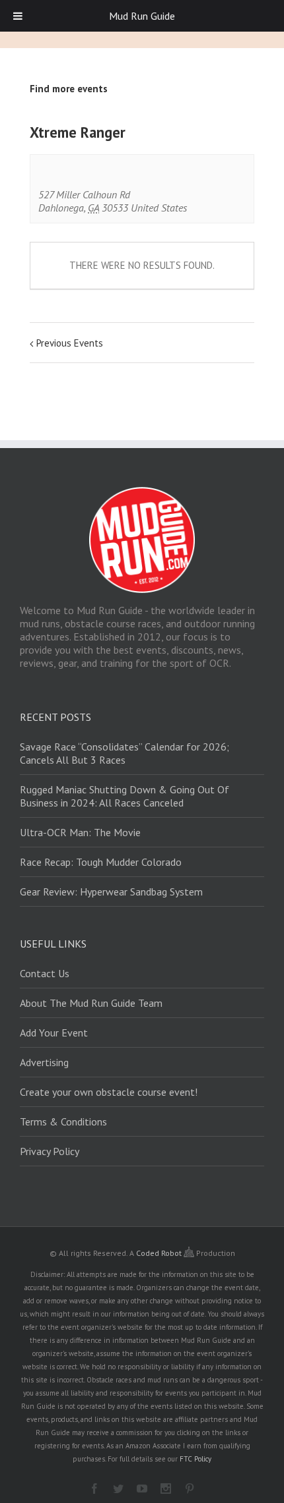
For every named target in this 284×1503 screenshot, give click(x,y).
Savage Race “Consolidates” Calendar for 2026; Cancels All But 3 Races (124, 753)
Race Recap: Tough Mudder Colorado (101, 861)
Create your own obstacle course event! (108, 1091)
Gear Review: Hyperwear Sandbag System (111, 891)
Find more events (69, 88)
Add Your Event (54, 1032)
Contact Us (44, 973)
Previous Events (69, 343)
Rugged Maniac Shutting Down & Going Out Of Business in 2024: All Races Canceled (124, 796)
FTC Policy (195, 1458)
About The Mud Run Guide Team (91, 1002)
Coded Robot (160, 1253)
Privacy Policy (49, 1151)
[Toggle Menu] (18, 16)
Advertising (44, 1062)
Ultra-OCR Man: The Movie (80, 832)
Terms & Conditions (63, 1121)
